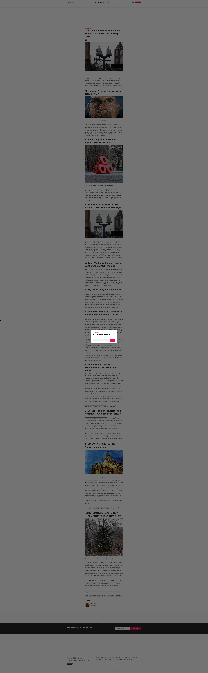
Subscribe (112, 340)
